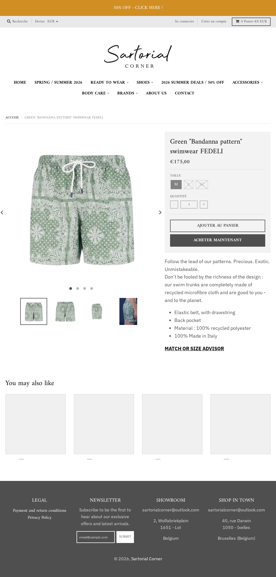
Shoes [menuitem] (143, 82)
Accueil (12, 118)
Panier (254, 21)
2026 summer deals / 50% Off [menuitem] (192, 82)
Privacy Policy (39, 517)
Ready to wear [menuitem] (108, 82)
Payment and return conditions (39, 510)
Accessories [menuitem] (245, 82)
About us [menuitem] (156, 93)
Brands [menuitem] (125, 93)
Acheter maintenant (218, 240)
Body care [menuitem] (94, 93)
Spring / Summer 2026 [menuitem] (58, 82)
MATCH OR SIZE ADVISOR (194, 348)
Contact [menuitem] (184, 93)
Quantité (178, 196)
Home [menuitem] (20, 82)
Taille (175, 176)
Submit (125, 537)
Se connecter (184, 21)
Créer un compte (213, 21)
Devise (40, 21)
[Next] (160, 212)
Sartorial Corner (146, 558)
